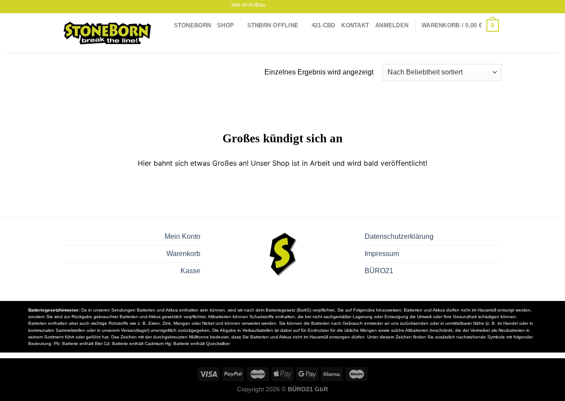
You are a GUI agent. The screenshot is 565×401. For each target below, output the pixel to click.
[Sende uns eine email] (497, 7)
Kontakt (355, 25)
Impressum (382, 253)
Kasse (190, 271)
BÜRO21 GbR (308, 389)
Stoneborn (192, 25)
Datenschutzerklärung (399, 236)
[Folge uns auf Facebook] (480, 7)
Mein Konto (182, 236)
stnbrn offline (273, 25)
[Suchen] (498, 46)
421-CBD (323, 25)
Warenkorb (183, 253)
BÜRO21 (379, 271)
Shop (225, 25)
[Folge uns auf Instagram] (489, 7)
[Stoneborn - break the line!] (107, 33)
